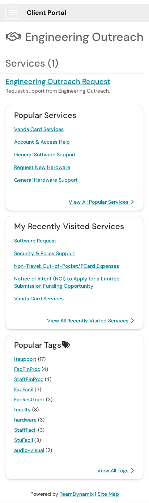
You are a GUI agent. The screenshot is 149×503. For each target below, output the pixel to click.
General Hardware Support (46, 180)
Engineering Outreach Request (57, 81)
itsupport (25, 359)
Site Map (108, 494)
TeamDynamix (77, 494)
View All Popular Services (99, 202)
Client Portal (47, 12)
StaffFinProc (28, 379)
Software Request (35, 240)
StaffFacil (25, 430)
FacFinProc (27, 369)
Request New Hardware (42, 167)
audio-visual (29, 450)
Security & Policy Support (44, 253)
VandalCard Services (39, 129)
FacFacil (23, 389)
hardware (25, 420)
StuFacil (23, 440)
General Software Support (45, 154)
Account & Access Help (42, 142)
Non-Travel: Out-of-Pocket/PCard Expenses (66, 266)
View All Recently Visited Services (88, 320)
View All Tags (113, 470)
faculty (22, 409)
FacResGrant (29, 399)
